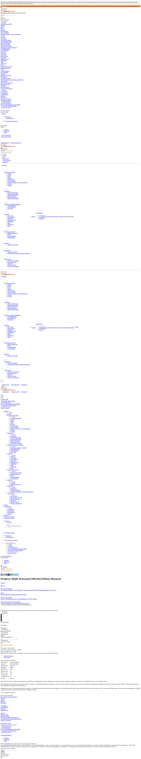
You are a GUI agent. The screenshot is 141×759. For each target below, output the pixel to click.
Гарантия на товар (6, 723)
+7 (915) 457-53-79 (8, 106)
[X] (8, 575)
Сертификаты (4, 707)
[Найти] (2, 16)
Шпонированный (5, 594)
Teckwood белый (24, 603)
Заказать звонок (11, 553)
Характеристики (8, 656)
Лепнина (12, 456)
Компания (3, 703)
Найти (2, 751)
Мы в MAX (8, 401)
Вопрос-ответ (4, 714)
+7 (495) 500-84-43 (6, 101)
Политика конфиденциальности (10, 717)
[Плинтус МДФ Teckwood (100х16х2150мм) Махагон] (3, 609)
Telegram (6, 129)
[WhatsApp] (13, 575)
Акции (2, 700)
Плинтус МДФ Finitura (30, 599)
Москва (5, 148)
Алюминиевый (14, 594)
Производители (5, 716)
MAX (5, 132)
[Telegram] (18, 575)
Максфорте (13, 489)
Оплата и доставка (6, 720)
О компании (10, 509)
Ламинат (12, 483)
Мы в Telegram (10, 104)
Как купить (7, 657)
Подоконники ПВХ (15, 418)
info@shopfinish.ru (7, 556)
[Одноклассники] (4, 575)
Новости (3, 708)
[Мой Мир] (6, 575)
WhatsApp (6, 131)
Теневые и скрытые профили (18, 447)
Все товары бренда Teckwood (9, 697)
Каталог (9, 414)
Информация (4, 710)
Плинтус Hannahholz (6, 599)
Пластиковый (23, 594)
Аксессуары (13, 496)
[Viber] (11, 575)
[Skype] (15, 575)
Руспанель (13, 436)
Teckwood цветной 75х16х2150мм (10, 603)
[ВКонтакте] (2, 575)
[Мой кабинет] (1, 383)
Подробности (4, 634)
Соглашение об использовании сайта (11, 719)
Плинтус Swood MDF (18, 599)
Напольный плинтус (16, 472)
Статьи (3, 713)
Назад (10, 412)
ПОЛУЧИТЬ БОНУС (6, 645)
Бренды (3, 701)
